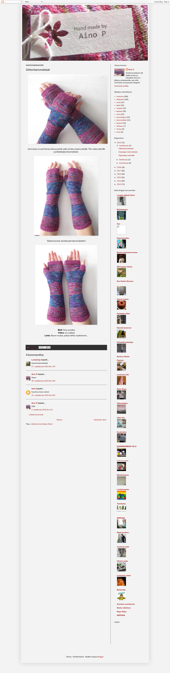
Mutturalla (121, 590)
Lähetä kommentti (36, 415)
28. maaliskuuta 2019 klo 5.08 (43, 381)
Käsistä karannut (124, 328)
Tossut (119, 129)
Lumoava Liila (123, 375)
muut (118, 114)
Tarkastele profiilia (121, 86)
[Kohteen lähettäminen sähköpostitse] (40, 347)
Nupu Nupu (122, 389)
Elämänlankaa (123, 475)
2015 (119, 177)
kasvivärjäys (121, 117)
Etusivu (59, 420)
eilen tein (121, 418)
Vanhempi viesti (100, 420)
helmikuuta (123, 160)
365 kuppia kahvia (124, 267)
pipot (118, 105)
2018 (119, 167)
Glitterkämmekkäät (126, 149)
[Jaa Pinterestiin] (49, 347)
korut (118, 132)
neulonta (119, 96)
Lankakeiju (36, 360)
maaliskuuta (124, 146)
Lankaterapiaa (123, 489)
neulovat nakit (123, 547)
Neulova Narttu (123, 357)
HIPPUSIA (121, 518)
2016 (119, 174)
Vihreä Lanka (122, 561)
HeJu (33, 389)
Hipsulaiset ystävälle (127, 155)
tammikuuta (124, 163)
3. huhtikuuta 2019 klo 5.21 (42, 410)
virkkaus (119, 126)
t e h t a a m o (122, 461)
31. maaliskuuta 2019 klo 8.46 (43, 395)
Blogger (101, 657)
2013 (119, 184)
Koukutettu (121, 432)
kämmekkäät (121, 120)
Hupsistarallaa (123, 238)
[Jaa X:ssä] (44, 347)
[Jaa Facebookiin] (47, 347)
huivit (118, 102)
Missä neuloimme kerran (127, 252)
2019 (119, 143)
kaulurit (119, 123)
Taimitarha (121, 504)
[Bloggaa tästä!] (42, 347)
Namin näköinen (124, 608)
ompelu (119, 108)
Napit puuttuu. (123, 532)
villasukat (120, 99)
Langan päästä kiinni (126, 195)
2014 (119, 181)
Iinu (118, 224)
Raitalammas (122, 209)
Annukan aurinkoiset (126, 604)
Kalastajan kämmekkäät (128, 152)
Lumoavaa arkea (124, 575)
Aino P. (34, 374)
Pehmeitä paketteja (125, 342)
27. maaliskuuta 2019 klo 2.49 (43, 366)
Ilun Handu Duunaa (125, 281)
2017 (119, 171)
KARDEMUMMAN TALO (126, 446)
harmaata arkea (123, 313)
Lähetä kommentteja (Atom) (42, 424)
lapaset (119, 111)
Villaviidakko (122, 403)
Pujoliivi (120, 360)
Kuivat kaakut (123, 299)
